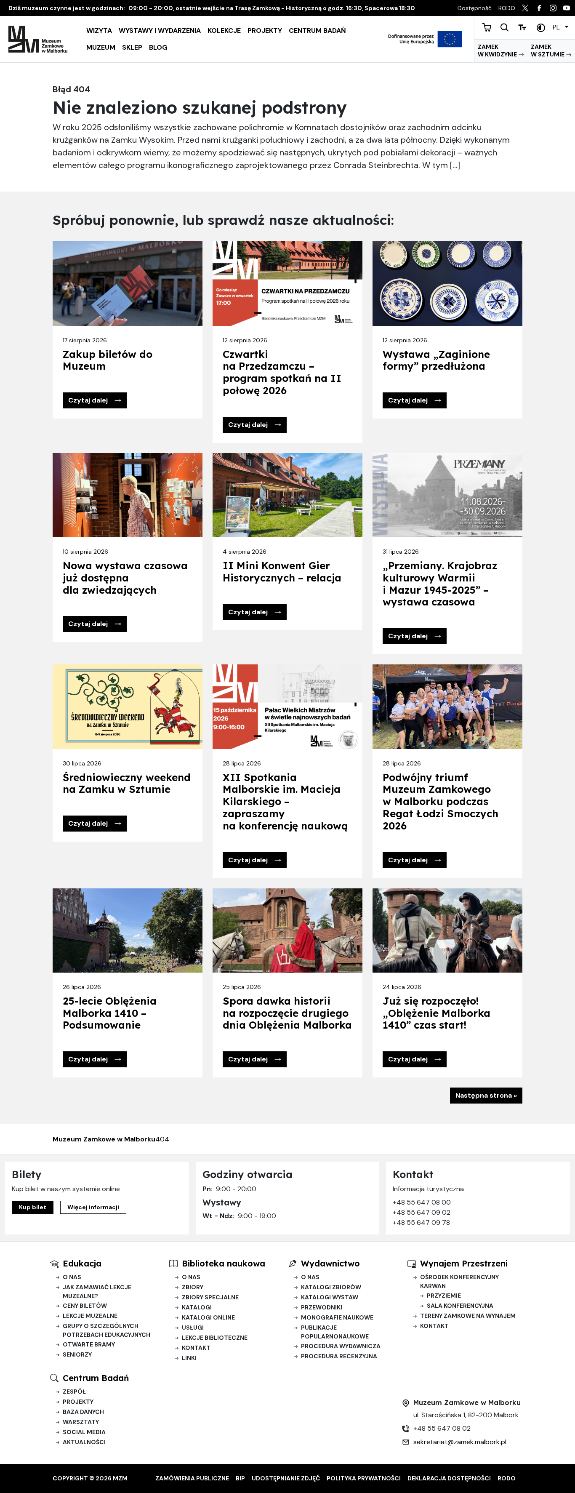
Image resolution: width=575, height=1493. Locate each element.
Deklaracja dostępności (449, 1478)
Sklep (132, 47)
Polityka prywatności (364, 1478)
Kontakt (196, 1348)
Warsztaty (81, 1422)
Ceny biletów (85, 1305)
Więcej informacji (93, 1207)
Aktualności (84, 1442)
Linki (189, 1358)
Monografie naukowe (337, 1317)
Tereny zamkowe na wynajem (468, 1316)
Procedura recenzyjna (339, 1356)
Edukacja (82, 1263)
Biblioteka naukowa (223, 1263)
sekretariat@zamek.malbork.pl (459, 1441)
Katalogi (197, 1307)
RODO (507, 1478)
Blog (158, 47)
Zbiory (192, 1287)
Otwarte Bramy (89, 1344)
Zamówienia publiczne (192, 1478)
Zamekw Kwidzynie (498, 50)
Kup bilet (32, 1207)
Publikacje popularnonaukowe (335, 1332)
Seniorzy (77, 1354)
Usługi (193, 1327)
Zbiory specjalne (210, 1297)
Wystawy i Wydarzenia (160, 30)
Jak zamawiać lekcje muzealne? (97, 1291)
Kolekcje (224, 30)
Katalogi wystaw (329, 1297)
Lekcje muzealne (90, 1316)
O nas (72, 1277)
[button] (95, 400)
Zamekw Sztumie (548, 50)
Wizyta (99, 30)
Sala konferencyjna (460, 1305)
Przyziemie (444, 1295)
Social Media (84, 1432)
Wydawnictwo (330, 1263)
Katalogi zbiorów (331, 1287)
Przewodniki (321, 1307)
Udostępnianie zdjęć (286, 1478)
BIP (240, 1478)
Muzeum (100, 47)
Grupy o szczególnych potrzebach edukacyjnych (106, 1330)
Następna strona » (486, 1095)
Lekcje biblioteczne (215, 1337)
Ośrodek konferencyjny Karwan (459, 1281)
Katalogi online (208, 1317)
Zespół (74, 1391)
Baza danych (83, 1412)
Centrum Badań (317, 30)
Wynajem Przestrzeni (464, 1263)
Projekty (265, 30)
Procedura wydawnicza (341, 1346)
